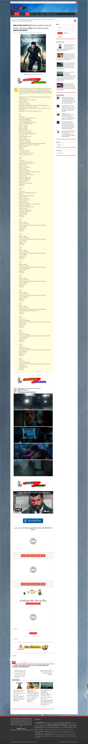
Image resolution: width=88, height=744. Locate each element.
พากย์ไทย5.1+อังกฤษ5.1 (70, 734)
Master (27, 13)
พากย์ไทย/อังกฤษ (66, 731)
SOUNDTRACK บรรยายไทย (42, 727)
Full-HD (32, 13)
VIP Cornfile (32, 32)
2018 (66, 723)
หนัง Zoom (22, 13)
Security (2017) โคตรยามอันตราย (42, 665)
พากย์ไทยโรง (57, 736)
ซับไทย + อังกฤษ (15, 666)
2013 (52, 723)
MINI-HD (29, 665)
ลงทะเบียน (59, 35)
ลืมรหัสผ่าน (60, 37)
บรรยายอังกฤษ (66, 729)
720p (36, 723)
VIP (29, 32)
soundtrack (42, 13)
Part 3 (33, 555)
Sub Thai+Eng (61, 727)
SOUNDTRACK (72, 725)
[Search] (77, 2)
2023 (38, 725)
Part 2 (28, 555)
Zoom (73, 727)
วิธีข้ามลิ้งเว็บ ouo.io (38, 2)
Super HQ (68, 727)
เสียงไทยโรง (39, 737)
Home (12, 13)
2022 (35, 725)
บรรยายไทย (71, 729)
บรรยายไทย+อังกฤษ (54, 731)
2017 (20, 665)
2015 (56, 723)
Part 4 (38, 555)
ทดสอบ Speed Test (47, 2)
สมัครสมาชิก (54, 2)
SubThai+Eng (54, 727)
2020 (72, 723)
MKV (34, 665)
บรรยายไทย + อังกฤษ (42, 732)
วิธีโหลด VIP (30, 2)
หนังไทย (36, 13)
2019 (69, 723)
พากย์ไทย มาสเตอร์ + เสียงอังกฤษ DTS (48, 736)
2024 (40, 725)
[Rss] (57, 742)
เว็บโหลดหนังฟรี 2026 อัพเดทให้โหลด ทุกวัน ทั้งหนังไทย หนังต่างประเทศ (23, 741)
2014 (54, 723)
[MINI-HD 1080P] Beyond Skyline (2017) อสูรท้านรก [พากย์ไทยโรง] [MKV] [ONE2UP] (46, 672)
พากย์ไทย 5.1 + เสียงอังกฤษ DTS (59, 734)
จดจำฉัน (66, 33)
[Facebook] (69, 2)
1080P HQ (46, 723)
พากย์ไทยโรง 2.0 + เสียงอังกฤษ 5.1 (66, 736)
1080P (16, 665)
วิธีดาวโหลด (24, 2)
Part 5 (43, 555)
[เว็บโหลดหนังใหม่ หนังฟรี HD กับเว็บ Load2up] (19, 7)
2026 (46, 725)
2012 (50, 723)
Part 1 (23, 555)
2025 (43, 725)
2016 (59, 723)
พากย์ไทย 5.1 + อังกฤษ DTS (24, 666)
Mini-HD (17, 13)
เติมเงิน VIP (48, 13)
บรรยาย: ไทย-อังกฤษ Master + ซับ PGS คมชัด (53, 729)
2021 (75, 723)
